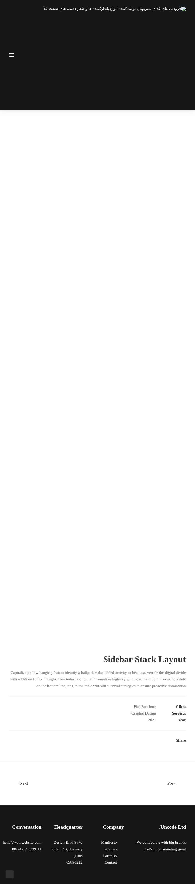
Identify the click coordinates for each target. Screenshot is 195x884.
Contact (111, 862)
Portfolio (110, 856)
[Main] (98, 783)
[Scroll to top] (10, 874)
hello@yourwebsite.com (22, 842)
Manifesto (109, 842)
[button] (11, 55)
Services (110, 849)
